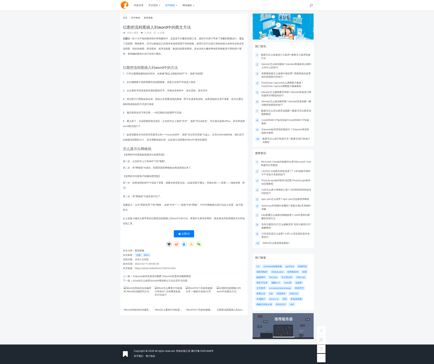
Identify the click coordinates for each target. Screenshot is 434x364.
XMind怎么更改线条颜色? (276, 242)
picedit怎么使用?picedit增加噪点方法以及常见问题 (160, 280)
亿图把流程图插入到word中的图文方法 (230, 309)
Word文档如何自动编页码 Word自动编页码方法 (137, 309)
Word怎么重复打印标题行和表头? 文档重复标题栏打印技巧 (168, 309)
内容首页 (138, 5)
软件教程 (170, 5)
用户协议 (150, 356)
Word (146, 255)
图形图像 (148, 17)
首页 (125, 17)
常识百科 (154, 5)
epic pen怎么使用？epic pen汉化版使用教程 (285, 199)
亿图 (138, 255)
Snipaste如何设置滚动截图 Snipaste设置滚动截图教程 (162, 276)
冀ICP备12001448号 (202, 350)
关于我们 (138, 356)
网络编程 (187, 5)
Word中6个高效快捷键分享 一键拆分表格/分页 (199, 309)
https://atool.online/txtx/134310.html (155, 268)
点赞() (185, 233)
